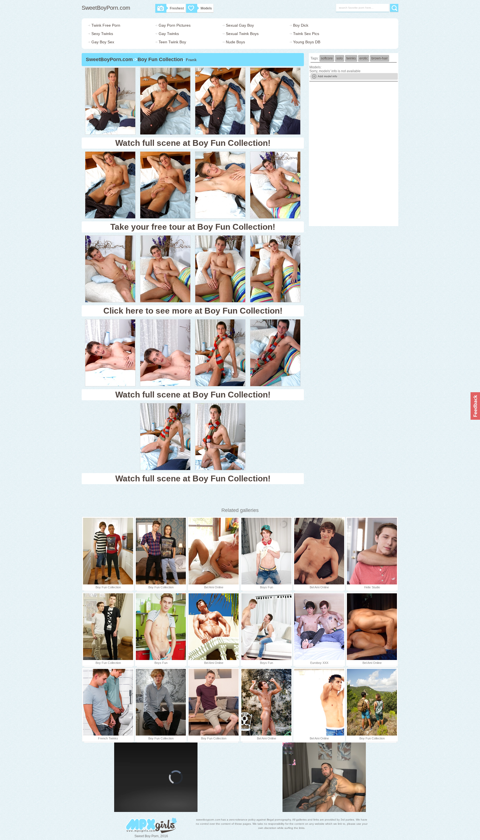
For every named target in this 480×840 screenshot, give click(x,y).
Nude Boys (235, 42)
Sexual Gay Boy (240, 25)
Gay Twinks (169, 33)
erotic (363, 58)
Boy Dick (300, 25)
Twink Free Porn (105, 25)
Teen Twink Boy (172, 42)
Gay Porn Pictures (175, 25)
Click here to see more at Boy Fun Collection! (192, 310)
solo (339, 58)
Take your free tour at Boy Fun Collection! (192, 226)
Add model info (327, 76)
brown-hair (379, 58)
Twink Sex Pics (306, 33)
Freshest (177, 8)
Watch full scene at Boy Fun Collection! (193, 143)
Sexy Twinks (102, 33)
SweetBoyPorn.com (106, 8)
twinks (351, 58)
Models (206, 8)
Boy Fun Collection (160, 59)
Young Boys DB (306, 42)
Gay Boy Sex (102, 42)
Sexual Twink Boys (242, 33)
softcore (327, 58)
